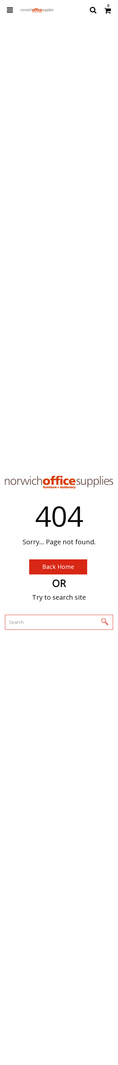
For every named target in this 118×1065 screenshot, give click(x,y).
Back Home (58, 567)
